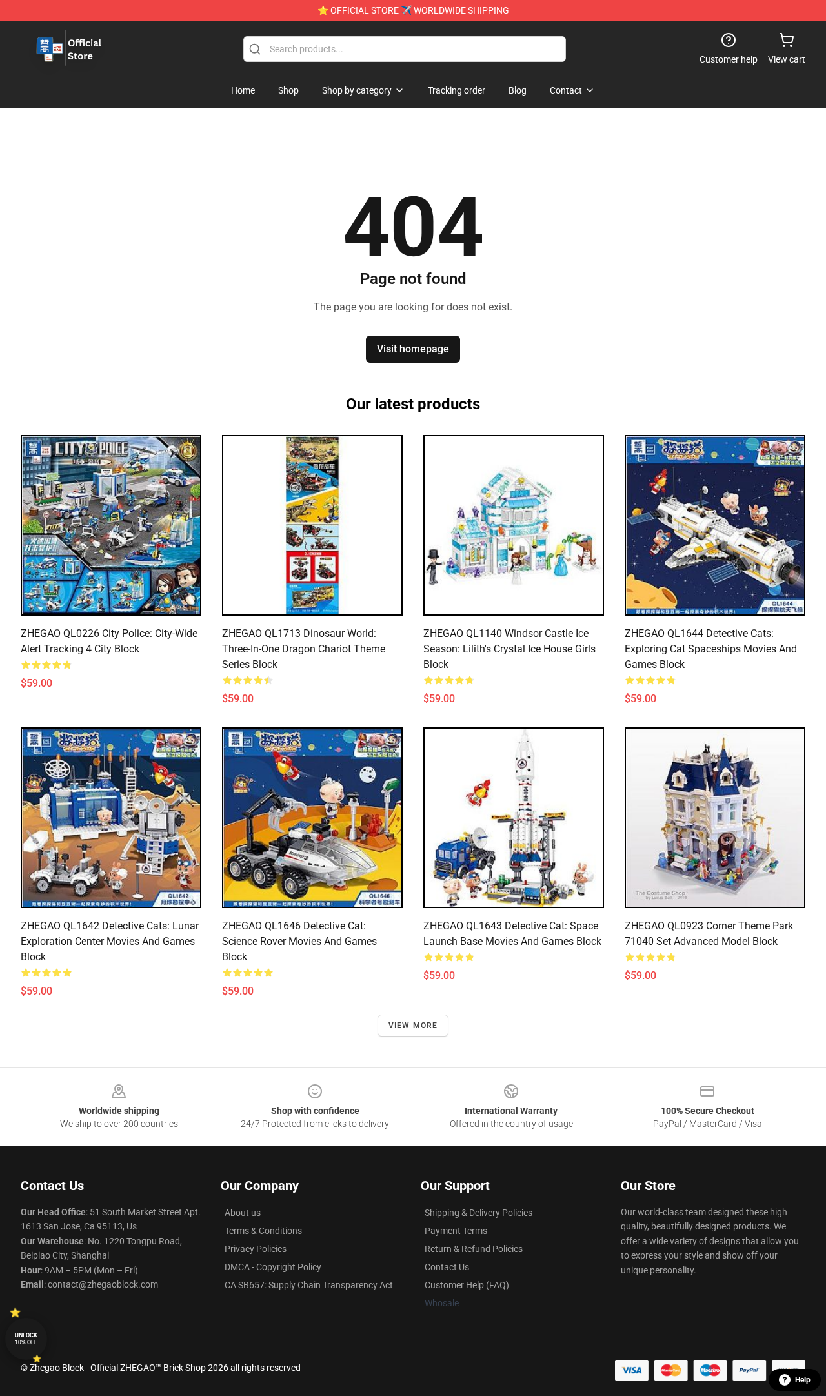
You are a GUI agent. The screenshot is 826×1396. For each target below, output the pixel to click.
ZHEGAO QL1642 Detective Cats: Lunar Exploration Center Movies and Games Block (110, 941)
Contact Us (447, 1267)
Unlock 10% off (26, 1339)
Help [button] (803, 1379)
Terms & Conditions (263, 1231)
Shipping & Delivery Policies (478, 1213)
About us (243, 1213)
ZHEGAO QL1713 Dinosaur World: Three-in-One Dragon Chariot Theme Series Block (303, 649)
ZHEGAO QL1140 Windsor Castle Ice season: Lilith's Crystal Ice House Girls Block (509, 649)
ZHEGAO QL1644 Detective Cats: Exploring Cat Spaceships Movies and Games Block (711, 649)
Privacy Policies (256, 1249)
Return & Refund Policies (474, 1249)
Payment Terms (456, 1231)
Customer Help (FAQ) (467, 1285)
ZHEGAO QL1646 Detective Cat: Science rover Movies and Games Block (299, 941)
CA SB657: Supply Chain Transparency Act (309, 1285)
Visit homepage (413, 349)
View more (413, 1025)
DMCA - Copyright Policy (273, 1267)
